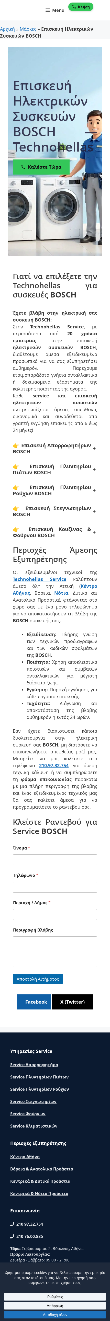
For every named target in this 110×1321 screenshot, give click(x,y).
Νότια (61, 593)
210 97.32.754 (29, 1224)
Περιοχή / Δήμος (32, 902)
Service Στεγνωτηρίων (33, 1101)
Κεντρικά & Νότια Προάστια (39, 1193)
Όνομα (21, 848)
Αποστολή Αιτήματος (38, 979)
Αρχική (7, 29)
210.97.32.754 (54, 765)
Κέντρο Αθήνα (25, 1156)
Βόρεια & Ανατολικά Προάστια (41, 1169)
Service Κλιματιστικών (34, 1126)
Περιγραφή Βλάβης (33, 930)
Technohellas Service (40, 579)
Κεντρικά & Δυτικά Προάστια (40, 1181)
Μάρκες (28, 29)
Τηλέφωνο (25, 875)
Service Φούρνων (28, 1114)
